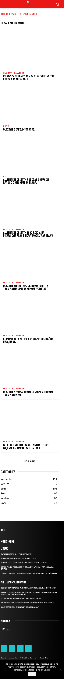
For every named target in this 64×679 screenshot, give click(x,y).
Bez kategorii (47, 29)
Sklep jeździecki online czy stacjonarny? (20, 607)
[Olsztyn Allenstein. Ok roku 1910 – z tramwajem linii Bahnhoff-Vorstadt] (30, 261)
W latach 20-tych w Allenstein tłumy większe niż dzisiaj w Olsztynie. (26, 446)
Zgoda (32, 674)
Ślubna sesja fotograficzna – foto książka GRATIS (24, 563)
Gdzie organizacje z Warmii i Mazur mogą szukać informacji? (28, 588)
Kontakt (6, 620)
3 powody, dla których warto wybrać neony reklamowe (27, 603)
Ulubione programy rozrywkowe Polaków (21, 599)
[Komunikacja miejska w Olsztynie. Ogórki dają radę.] (30, 314)
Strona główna (8, 13)
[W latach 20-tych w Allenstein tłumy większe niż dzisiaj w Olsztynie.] (30, 420)
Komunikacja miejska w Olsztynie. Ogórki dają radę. (28, 340)
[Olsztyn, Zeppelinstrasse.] (30, 105)
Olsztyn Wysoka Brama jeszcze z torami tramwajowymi (28, 393)
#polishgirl (7, 29)
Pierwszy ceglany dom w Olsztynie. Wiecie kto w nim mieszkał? (28, 77)
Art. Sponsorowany (30, 29)
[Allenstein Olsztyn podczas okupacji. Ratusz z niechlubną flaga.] (30, 155)
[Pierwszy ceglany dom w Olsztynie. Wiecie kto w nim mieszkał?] (30, 51)
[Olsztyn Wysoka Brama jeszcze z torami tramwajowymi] (30, 367)
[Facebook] (4, 648)
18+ (17, 29)
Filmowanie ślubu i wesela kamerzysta (18, 558)
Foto (6, 126)
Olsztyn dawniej (13, 73)
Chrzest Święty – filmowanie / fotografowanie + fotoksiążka (29, 573)
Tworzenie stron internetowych (16, 554)
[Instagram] (12, 648)
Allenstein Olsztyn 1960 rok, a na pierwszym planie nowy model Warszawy (28, 234)
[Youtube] (28, 648)
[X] (20, 648)
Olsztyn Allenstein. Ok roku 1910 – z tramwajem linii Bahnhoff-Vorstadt (25, 287)
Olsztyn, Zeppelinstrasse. (19, 129)
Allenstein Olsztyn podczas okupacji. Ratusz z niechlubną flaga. (26, 181)
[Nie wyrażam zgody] (60, 669)
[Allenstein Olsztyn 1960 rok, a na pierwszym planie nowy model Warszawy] (30, 208)
